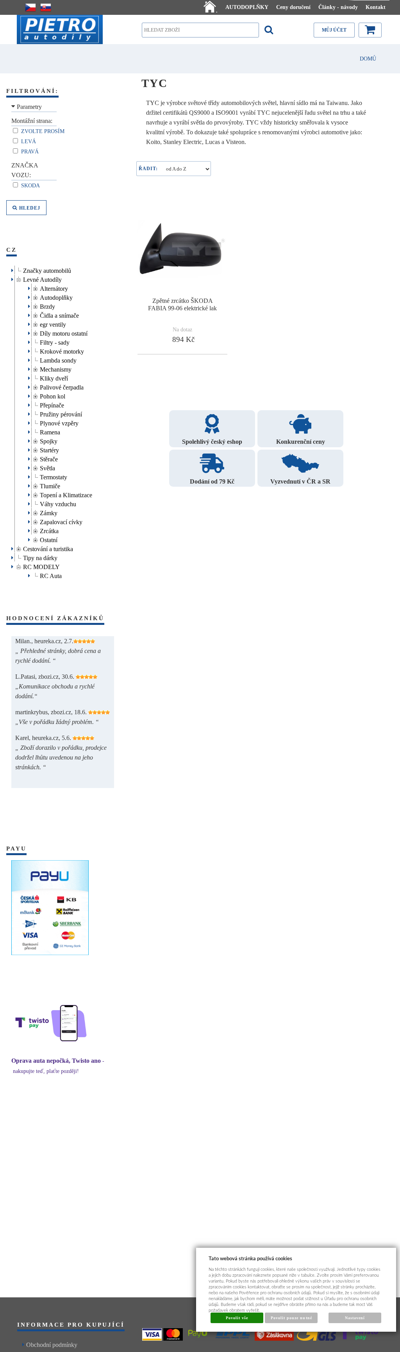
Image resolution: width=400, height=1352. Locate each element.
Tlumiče (50, 485)
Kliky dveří (54, 377)
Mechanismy (55, 368)
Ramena (50, 431)
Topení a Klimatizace (66, 494)
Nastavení (355, 1318)
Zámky (48, 512)
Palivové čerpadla (62, 386)
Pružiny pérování (61, 413)
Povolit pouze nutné (291, 1318)
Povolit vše (237, 1318)
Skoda (31, 186)
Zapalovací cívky (61, 521)
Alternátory (54, 287)
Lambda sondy (58, 359)
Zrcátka (49, 530)
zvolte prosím (43, 131)
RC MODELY (41, 566)
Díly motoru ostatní (64, 332)
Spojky (48, 440)
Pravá (30, 152)
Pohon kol (52, 395)
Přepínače (52, 404)
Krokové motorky (62, 350)
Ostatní (48, 539)
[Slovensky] (45, 7)
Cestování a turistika (48, 548)
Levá (29, 141)
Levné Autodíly (42, 278)
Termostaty (53, 476)
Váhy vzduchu (58, 503)
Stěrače (49, 458)
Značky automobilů (47, 269)
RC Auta (51, 575)
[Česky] (30, 7)
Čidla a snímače (59, 314)
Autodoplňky (56, 296)
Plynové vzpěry (59, 422)
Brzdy (47, 305)
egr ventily (53, 323)
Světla (47, 467)
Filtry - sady (55, 341)
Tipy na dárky (40, 557)
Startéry (49, 449)
